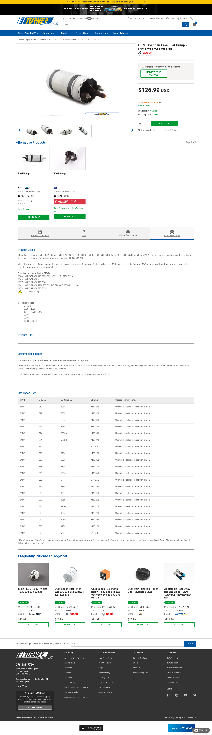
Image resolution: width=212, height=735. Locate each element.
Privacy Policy (180, 718)
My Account (182, 18)
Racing (101, 33)
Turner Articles (172, 683)
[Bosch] (72, 614)
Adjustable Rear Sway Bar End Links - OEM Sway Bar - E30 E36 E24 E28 (178, 593)
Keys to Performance (175, 673)
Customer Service (136, 18)
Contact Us (68, 668)
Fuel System (41, 40)
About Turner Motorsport (74, 658)
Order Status (85, 2)
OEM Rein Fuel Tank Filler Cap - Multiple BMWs (143, 590)
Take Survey (36, 708)
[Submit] (185, 24)
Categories (49, 33)
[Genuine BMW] (35, 614)
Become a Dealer (71, 692)
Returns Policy (104, 673)
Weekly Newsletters (175, 678)
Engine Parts (30, 40)
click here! (107, 374)
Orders (135, 663)
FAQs (101, 668)
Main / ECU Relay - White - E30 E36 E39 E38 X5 (32, 590)
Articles (120, 33)
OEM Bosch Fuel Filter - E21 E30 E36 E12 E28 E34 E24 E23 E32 (69, 591)
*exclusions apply (140, 2)
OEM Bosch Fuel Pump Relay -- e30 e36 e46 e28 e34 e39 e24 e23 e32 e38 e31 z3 (105, 593)
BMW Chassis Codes (175, 658)
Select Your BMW (27, 33)
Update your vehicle (153, 73)
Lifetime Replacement (107, 692)
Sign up (190, 644)
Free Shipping (24, 209)
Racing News (69, 663)
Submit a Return (105, 663)
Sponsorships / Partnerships (75, 697)
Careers (67, 673)
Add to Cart (164, 124)
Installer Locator (156, 18)
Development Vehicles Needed (76, 687)
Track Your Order (105, 658)
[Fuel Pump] (33, 158)
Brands (65, 33)
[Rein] (140, 614)
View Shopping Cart (140, 673)
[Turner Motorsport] (181, 614)
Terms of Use (192, 718)
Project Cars (81, 33)
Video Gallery (69, 683)
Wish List (170, 18)
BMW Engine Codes (174, 663)
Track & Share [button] (171, 130)
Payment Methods (106, 683)
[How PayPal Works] (181, 728)
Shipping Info (104, 678)
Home (20, 40)
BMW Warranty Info (174, 668)
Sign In (193, 18)
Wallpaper (68, 678)
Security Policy (169, 718)
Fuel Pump (24, 173)
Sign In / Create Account (142, 658)
